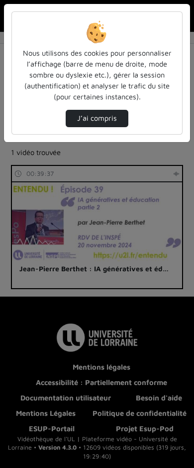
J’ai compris (97, 118)
